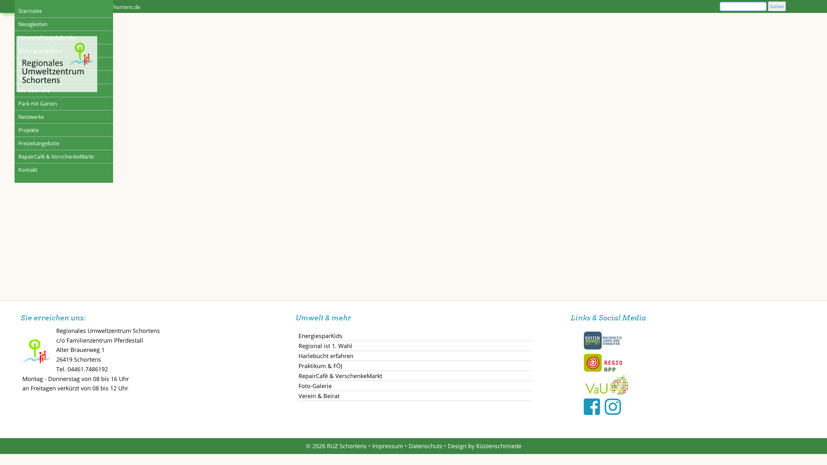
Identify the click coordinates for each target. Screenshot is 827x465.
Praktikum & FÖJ (320, 366)
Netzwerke (31, 116)
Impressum (387, 446)
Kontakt (27, 169)
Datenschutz (425, 446)
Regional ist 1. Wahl (325, 346)
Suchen (777, 6)
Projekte (28, 130)
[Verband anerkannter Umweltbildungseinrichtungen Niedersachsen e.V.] (606, 392)
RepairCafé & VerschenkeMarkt (56, 156)
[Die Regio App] (603, 370)
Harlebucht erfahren (325, 356)
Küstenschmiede (498, 446)
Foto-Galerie (315, 386)
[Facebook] (592, 406)
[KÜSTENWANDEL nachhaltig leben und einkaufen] (603, 348)
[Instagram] (613, 406)
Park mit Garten (37, 103)
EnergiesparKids (320, 336)
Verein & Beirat (319, 396)
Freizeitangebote (38, 143)
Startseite (30, 11)
